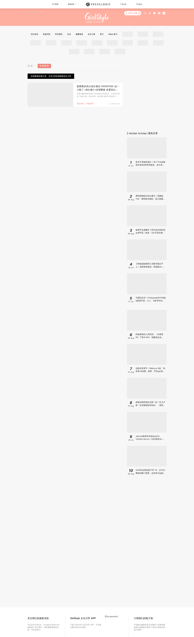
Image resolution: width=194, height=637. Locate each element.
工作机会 (139, 4)
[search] (145, 13)
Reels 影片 (112, 34)
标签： (32, 65)
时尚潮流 (58, 34)
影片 (102, 34)
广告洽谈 (123, 4)
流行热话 (34, 34)
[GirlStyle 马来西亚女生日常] (97, 18)
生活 (69, 34)
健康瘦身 (79, 34)
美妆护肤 (46, 34)
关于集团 (55, 4)
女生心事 (91, 34)
